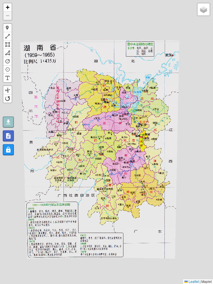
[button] (7, 7)
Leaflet (193, 281)
